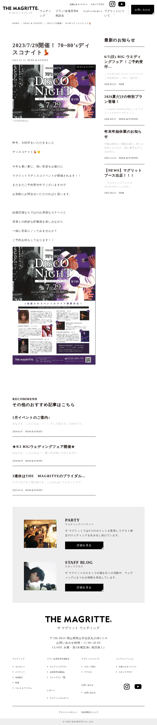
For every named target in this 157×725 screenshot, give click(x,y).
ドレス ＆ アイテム (23, 688)
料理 (17, 683)
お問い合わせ (90, 693)
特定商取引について (90, 712)
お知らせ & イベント (79, 4)
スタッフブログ (97, 4)
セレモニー (20, 667)
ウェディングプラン (58, 667)
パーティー (20, 672)
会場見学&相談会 (57, 672)
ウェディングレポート (92, 11)
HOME (15, 23)
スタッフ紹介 (90, 667)
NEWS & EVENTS (33, 23)
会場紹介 (19, 677)
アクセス (88, 672)
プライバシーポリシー (68, 712)
